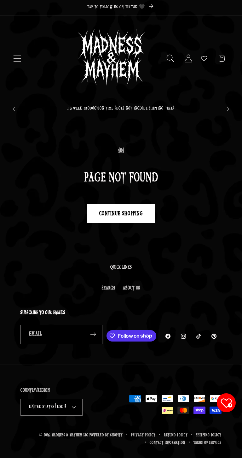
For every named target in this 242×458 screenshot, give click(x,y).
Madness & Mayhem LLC (70, 435)
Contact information (167, 442)
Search (108, 288)
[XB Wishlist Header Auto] (204, 58)
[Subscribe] (93, 334)
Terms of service (207, 442)
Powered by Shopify (106, 435)
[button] (17, 59)
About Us (131, 288)
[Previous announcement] (14, 109)
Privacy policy (143, 435)
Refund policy (176, 435)
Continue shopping (121, 213)
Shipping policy (209, 435)
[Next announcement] (228, 109)
